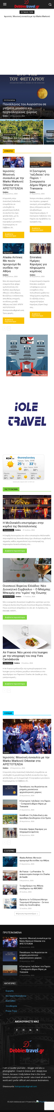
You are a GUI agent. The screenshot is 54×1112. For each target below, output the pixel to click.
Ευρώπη (10, 991)
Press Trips (11, 1011)
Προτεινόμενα (9, 100)
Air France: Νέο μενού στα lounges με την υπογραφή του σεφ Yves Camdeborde (25, 656)
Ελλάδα (6, 166)
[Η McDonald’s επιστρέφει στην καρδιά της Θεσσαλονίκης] (27, 507)
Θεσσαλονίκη (8, 530)
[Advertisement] (27, 46)
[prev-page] (4, 328)
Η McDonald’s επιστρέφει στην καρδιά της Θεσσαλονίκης (23, 524)
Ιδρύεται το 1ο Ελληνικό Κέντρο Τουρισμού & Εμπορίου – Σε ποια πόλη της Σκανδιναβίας (34, 902)
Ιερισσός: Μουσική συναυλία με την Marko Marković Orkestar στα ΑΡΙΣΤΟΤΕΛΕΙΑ (26, 761)
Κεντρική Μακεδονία (16, 996)
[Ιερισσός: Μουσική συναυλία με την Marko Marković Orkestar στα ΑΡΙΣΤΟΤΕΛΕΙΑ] (13, 162)
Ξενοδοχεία (11, 1006)
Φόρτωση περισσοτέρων (26, 913)
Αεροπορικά (35, 166)
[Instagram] (23, 1030)
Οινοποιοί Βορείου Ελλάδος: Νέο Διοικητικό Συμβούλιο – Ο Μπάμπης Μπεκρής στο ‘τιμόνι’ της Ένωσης (26, 589)
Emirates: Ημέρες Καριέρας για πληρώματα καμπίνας (38, 264)
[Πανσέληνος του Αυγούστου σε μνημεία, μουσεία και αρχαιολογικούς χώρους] (27, 97)
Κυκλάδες (11, 1001)
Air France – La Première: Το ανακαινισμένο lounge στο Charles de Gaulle (35, 874)
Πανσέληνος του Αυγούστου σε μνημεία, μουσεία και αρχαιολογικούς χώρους (33, 789)
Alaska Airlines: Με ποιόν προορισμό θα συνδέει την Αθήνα (13, 264)
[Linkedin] (30, 1030)
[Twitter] (37, 1030)
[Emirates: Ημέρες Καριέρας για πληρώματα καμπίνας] (40, 248)
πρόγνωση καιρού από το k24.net (23, 482)
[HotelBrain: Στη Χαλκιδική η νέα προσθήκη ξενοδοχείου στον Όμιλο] (21, 132)
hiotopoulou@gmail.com (26, 1086)
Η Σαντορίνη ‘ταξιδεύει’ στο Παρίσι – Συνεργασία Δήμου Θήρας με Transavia (35, 804)
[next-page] (9, 328)
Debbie (5, 192)
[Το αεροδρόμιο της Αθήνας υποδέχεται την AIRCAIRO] (10, 890)
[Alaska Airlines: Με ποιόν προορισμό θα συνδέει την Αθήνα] (13, 248)
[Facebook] (17, 1030)
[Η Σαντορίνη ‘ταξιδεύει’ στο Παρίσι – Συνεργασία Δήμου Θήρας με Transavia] (40, 162)
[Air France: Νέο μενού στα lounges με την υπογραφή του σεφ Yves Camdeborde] (27, 637)
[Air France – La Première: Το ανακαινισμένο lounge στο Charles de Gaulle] (10, 875)
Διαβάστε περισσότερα (10, 235)
